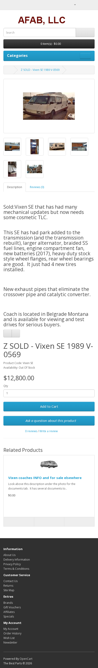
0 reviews (31, 431)
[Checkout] (91, 4)
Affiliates (9, 612)
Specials (8, 616)
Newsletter (10, 642)
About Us (9, 555)
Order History (12, 633)
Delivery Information (16, 560)
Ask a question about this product (50, 420)
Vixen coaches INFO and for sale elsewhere (45, 477)
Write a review (48, 431)
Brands (8, 603)
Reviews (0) (37, 187)
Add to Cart (49, 406)
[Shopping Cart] (85, 4)
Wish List (9, 638)
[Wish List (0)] (80, 4)
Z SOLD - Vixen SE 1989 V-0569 (40, 70)
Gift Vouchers (12, 607)
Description (14, 187)
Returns (8, 586)
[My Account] (73, 4)
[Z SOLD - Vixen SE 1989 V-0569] (49, 106)
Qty (5, 386)
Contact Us (10, 581)
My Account (10, 629)
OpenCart (26, 659)
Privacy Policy (12, 564)
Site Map (8, 590)
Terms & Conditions (16, 569)
